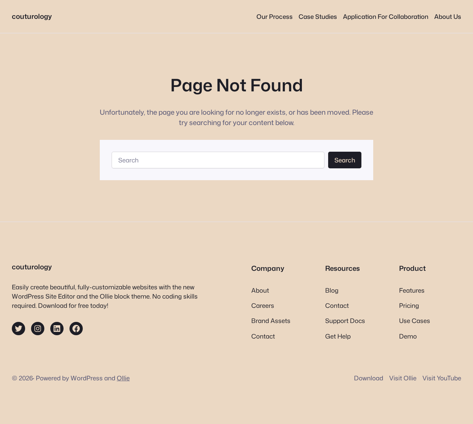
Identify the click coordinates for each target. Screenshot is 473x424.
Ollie (123, 378)
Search (344, 160)
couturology (32, 16)
